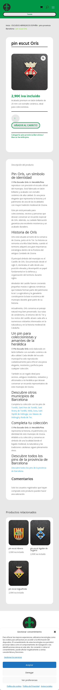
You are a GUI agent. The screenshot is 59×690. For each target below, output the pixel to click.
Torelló (14, 407)
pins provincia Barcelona (32, 135)
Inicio (8, 25)
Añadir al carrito (25, 125)
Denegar (29, 672)
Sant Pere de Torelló (28, 407)
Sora (35, 410)
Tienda (29, 14)
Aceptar (29, 665)
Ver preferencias (29, 680)
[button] (55, 631)
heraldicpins (23, 137)
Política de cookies (14, 686)
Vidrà (30, 410)
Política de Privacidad (31, 686)
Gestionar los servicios (13, 657)
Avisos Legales (46, 686)
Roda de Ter (26, 417)
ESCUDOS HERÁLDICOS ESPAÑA (25, 25)
